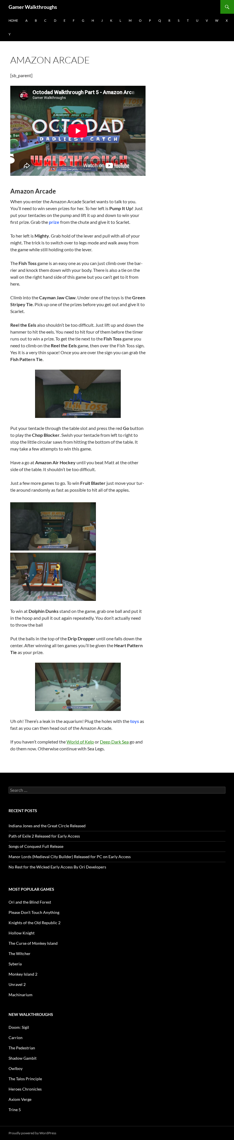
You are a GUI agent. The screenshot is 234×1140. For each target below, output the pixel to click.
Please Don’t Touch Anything (34, 912)
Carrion (16, 1037)
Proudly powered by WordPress (32, 1133)
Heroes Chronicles (25, 1089)
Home (13, 20)
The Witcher (20, 953)
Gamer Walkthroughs (33, 7)
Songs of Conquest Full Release (36, 846)
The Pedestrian (22, 1047)
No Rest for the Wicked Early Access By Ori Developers (57, 866)
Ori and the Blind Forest (30, 902)
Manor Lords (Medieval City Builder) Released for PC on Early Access (70, 856)
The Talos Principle (25, 1078)
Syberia (15, 963)
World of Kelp (80, 741)
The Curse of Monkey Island (33, 943)
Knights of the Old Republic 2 (34, 922)
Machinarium (21, 994)
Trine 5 (15, 1109)
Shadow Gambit (23, 1058)
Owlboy (16, 1068)
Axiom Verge (20, 1099)
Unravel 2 (17, 984)
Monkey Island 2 (23, 974)
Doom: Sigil (19, 1027)
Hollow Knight (22, 932)
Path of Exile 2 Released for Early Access (44, 836)
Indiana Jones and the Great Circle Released (47, 825)
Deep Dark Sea (114, 741)
